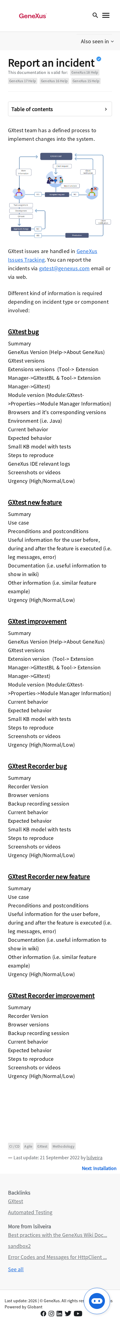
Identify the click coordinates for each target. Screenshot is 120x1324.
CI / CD (14, 1146)
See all (16, 1269)
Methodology (63, 1146)
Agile (28, 1146)
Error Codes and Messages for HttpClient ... (57, 1256)
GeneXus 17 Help (22, 81)
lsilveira (94, 1157)
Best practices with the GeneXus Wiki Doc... (57, 1234)
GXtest (42, 1146)
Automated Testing (30, 1212)
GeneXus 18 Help (84, 72)
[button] (98, 41)
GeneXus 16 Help (54, 81)
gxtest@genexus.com (64, 268)
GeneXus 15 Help (86, 81)
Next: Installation (99, 1168)
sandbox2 (19, 1245)
